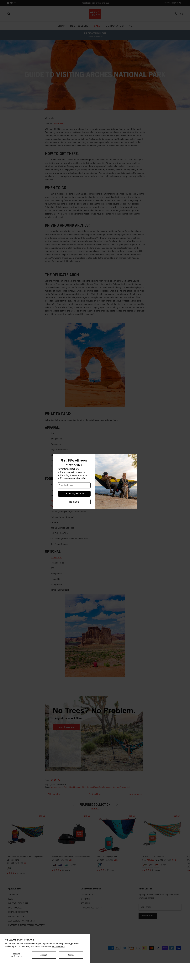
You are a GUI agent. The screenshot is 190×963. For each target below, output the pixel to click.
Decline (70, 955)
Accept (43, 955)
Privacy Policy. (58, 946)
